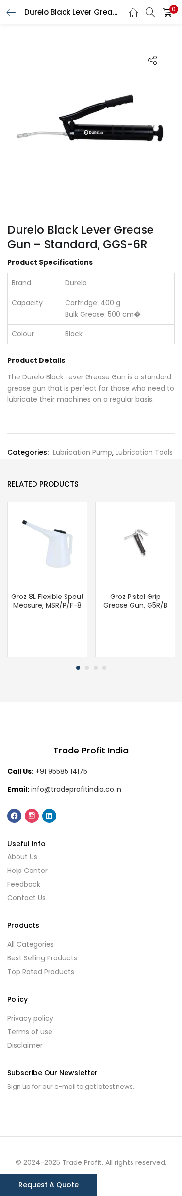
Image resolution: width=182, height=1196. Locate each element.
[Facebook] (14, 816)
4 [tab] (104, 668)
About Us (22, 857)
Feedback (23, 884)
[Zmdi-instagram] (32, 816)
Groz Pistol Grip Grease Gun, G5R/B (135, 601)
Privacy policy (30, 1018)
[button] (167, 12)
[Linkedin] (49, 816)
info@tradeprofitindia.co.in (76, 789)
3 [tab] (96, 668)
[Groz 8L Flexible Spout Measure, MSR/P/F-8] (47, 541)
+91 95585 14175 (61, 771)
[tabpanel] (47, 579)
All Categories (30, 944)
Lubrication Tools (144, 452)
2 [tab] (87, 668)
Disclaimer (25, 1045)
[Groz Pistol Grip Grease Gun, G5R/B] (135, 541)
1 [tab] (78, 668)
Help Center (27, 870)
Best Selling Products (42, 958)
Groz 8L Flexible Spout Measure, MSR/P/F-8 (47, 601)
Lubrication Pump (82, 452)
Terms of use (29, 1032)
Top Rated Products (40, 971)
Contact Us (26, 898)
